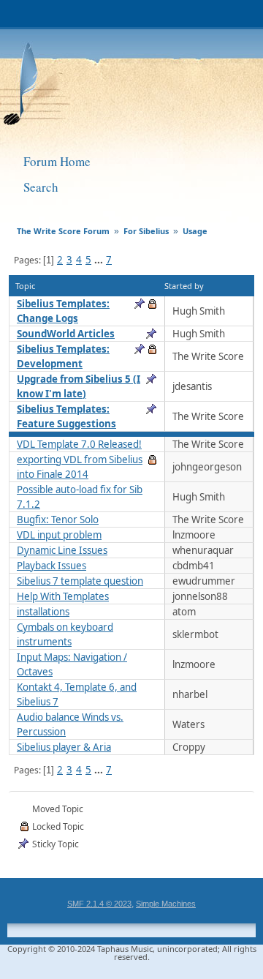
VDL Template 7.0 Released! (79, 444)
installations (43, 611)
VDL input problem (59, 534)
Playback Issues (51, 565)
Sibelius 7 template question (80, 581)
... (99, 259)
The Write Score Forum (114, 79)
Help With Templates (63, 596)
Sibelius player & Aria (64, 747)
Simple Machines (166, 903)
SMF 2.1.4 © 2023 (99, 903)
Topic (25, 285)
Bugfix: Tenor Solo (58, 519)
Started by (184, 285)
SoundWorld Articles (66, 333)
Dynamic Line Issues (62, 550)
